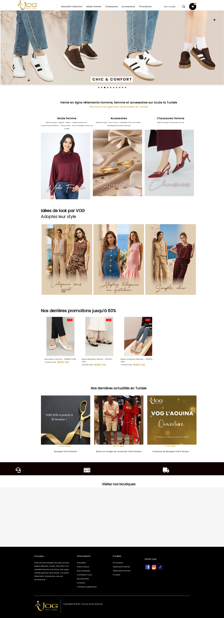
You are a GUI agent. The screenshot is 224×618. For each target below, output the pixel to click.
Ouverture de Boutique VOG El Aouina (170, 451)
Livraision (81, 583)
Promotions (145, 6)
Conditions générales (87, 587)
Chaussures (111, 6)
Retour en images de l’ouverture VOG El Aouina (118, 451)
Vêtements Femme (121, 567)
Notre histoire (83, 567)
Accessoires (128, 6)
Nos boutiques (83, 571)
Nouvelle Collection (71, 6)
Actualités (81, 563)
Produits (116, 575)
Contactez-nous (84, 575)
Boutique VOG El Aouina (65, 451)
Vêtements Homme (121, 571)
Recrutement (83, 579)
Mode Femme (93, 6)
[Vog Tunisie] (41, 7)
